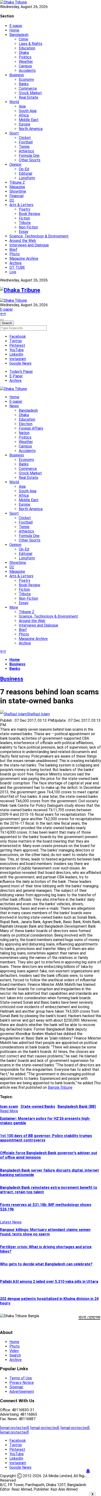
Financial (16, 196)
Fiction (24, 218)
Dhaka (24, 52)
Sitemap (16, 1387)
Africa (24, 115)
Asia (22, 106)
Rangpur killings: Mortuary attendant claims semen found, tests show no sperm (45, 1231)
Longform (27, 178)
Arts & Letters (21, 205)
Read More (9, 1111)
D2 (11, 200)
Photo (14, 254)
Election (25, 424)
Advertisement (21, 1391)
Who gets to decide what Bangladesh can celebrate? (46, 1264)
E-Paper (16, 376)
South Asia (27, 111)
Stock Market (30, 93)
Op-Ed (24, 169)
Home (14, 30)
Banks (24, 84)
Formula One (29, 155)
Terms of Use (20, 1378)
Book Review (29, 214)
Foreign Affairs (31, 428)
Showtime (17, 191)
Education (27, 48)
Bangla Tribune (60, 1087)
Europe (24, 124)
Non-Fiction (28, 227)
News (14, 406)
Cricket (25, 137)
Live (12, 272)
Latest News (11, 1222)
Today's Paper (21, 371)
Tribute (25, 222)
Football (26, 142)
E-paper (15, 26)
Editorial (25, 173)
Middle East (29, 120)
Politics (25, 57)
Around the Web (22, 240)
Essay (23, 231)
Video (14, 1351)
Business (16, 75)
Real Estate (28, 97)
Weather (26, 61)
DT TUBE (17, 267)
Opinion (15, 164)
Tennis (24, 146)
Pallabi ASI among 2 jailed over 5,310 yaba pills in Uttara (49, 1281)
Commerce (28, 88)
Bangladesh (18, 35)
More (13, 607)
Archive (15, 263)
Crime (23, 39)
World (14, 102)
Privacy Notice (21, 1382)
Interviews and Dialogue (29, 245)
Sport (14, 133)
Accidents (27, 70)
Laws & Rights (30, 43)
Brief (13, 249)
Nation (24, 433)
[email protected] (14, 1428)
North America (31, 128)
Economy (26, 79)
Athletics (26, 151)
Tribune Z (17, 182)
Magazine (17, 187)
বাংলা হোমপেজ (89, 1317)
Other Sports (29, 160)
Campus (25, 66)
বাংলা (3, 314)
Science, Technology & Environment (39, 236)
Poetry (24, 209)
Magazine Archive (23, 258)
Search (15, 1355)
